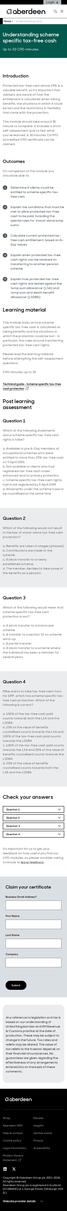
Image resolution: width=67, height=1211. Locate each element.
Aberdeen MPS (13, 1125)
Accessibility (42, 1148)
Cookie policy (12, 1140)
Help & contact (13, 1133)
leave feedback (32, 862)
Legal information (14, 1148)
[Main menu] (62, 11)
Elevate (39, 1118)
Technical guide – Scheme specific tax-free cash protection (32, 386)
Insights (39, 1125)
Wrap (6, 1118)
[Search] (55, 11)
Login (50, 2)
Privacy (38, 1140)
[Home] (18, 1099)
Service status (43, 1133)
